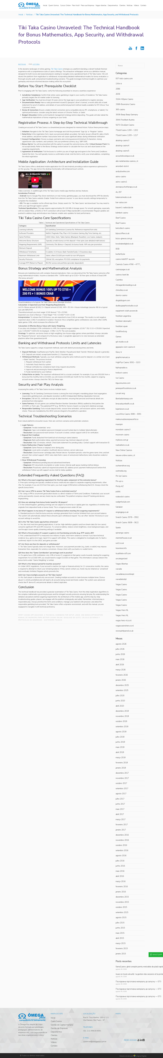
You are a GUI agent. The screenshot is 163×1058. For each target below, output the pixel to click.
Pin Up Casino (121, 476)
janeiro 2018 (121, 768)
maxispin (119, 424)
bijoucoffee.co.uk (122, 233)
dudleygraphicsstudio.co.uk (127, 305)
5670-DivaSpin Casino (125, 125)
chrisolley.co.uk (122, 290)
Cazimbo (119, 280)
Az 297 (119, 192)
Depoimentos (56, 1032)
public (118, 491)
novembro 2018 (122, 716)
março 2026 (121, 669)
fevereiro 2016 (122, 886)
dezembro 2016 (122, 835)
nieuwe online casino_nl (125, 455)
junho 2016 (120, 866)
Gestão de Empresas (59, 1028)
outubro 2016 (121, 845)
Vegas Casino (122, 584)
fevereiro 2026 (122, 675)
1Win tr (119, 83)
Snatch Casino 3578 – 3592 (127, 517)
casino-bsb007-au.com (125, 259)
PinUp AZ (120, 486)
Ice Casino (120, 378)
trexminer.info (121, 548)
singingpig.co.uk (122, 512)
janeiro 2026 (121, 680)
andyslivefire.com (123, 171)
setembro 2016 (122, 850)
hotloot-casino (122, 372)
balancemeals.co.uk (123, 197)
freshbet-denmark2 (123, 321)
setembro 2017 (122, 788)
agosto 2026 (121, 644)
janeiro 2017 (121, 830)
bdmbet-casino (122, 212)
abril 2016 (120, 876)
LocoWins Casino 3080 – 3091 (128, 414)
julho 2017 (120, 799)
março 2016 (121, 881)
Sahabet (120, 507)
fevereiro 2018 (122, 762)
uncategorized (121, 558)
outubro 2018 (121, 721)
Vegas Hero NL (122, 610)
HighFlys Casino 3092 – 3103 (128, 362)
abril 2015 (120, 938)
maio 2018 (120, 747)
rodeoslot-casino (123, 496)
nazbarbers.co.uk (122, 445)
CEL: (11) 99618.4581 (92, 1031)
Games (118, 336)
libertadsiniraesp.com (124, 398)
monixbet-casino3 (123, 429)
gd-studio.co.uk (122, 341)
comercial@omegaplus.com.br (94, 1041)
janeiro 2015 (121, 953)
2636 (118, 94)
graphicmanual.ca (123, 357)
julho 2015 (120, 922)
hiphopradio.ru (123, 367)
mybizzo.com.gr (122, 440)
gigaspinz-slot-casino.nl (125, 347)
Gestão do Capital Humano (62, 1025)
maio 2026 (120, 659)
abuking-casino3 (122, 140)
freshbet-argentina (123, 316)
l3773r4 (36, 64)
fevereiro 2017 (122, 824)
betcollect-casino (123, 228)
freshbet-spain (122, 326)
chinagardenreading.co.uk (126, 285)
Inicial (21, 14)
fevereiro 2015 (122, 948)
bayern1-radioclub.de (124, 207)
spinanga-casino (122, 533)
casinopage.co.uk (123, 269)
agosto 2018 (121, 731)
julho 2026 (120, 649)
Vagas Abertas (122, 564)
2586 (118, 89)
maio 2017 (120, 809)
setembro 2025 (122, 690)
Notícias (29, 14)
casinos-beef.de (122, 274)
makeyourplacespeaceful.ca (127, 419)
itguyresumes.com (124, 383)
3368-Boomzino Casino (125, 104)
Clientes (54, 1035)
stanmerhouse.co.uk (124, 538)
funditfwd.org (121, 331)
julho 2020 (120, 695)
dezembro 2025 (122, 685)
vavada (119, 569)
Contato (54, 1046)
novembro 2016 (122, 840)
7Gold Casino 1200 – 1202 (127, 130)
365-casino (120, 109)
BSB (117, 249)
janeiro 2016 (121, 891)
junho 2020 (120, 700)
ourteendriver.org (123, 465)
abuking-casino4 (122, 145)
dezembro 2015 (122, 897)
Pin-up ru (119, 481)
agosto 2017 (121, 793)
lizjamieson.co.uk (122, 409)
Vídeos (54, 1042)
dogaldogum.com (123, 300)
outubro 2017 (121, 783)
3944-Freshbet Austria (125, 120)
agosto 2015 (121, 917)
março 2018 (121, 757)
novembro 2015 (122, 902)
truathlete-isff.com (124, 553)
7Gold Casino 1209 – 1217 (127, 135)
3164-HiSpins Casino (124, 99)
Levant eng (120, 393)
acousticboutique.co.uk (125, 156)
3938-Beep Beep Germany (127, 114)
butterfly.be (120, 254)
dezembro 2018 (122, 711)
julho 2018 (120, 737)
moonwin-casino (122, 434)
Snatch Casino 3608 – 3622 (127, 522)
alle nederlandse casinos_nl (127, 161)
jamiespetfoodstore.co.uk (126, 388)
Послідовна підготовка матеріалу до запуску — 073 (138, 981)
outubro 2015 (121, 907)
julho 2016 (120, 861)
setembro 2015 (122, 912)
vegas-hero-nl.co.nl (123, 620)
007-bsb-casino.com (124, 78)
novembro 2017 (122, 778)
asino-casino (121, 176)
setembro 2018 (122, 726)
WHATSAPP (157, 955)
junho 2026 (120, 654)
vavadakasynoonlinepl (125, 574)
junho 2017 (120, 804)
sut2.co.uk (120, 543)
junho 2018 (120, 742)
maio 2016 (120, 871)
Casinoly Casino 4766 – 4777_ (128, 264)
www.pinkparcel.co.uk (124, 631)
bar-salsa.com (121, 202)
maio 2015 (120, 933)
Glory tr (119, 352)
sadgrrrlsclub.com (123, 502)
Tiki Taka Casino (57, 69)
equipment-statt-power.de (126, 311)
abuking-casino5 (122, 151)
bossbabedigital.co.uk (124, 243)
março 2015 (121, 943)
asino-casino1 (121, 182)
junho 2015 (120, 928)
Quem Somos (56, 1021)
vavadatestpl (121, 579)
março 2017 (121, 819)
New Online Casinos (124, 450)
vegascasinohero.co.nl (125, 625)
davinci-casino (121, 295)
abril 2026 (120, 664)
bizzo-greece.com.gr (124, 238)
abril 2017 (120, 814)
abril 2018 (120, 752)
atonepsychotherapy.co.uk (126, 187)
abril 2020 (120, 706)
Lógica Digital (141, 1056)
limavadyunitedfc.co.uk (125, 403)
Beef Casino (122, 218)
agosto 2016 (121, 855)
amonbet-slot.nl (122, 166)
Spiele (118, 527)
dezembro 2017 (122, 773)
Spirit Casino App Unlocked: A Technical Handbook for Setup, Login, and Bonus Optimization (60, 615)
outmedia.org (121, 471)
